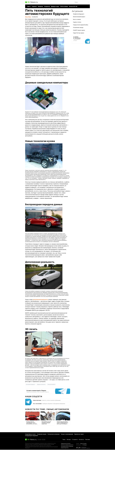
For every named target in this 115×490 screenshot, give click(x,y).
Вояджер (40, 6)
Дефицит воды (55, 6)
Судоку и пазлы (77, 22)
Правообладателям (64, 447)
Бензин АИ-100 (73, 6)
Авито (29, 6)
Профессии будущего (78, 14)
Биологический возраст (79, 16)
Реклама (87, 439)
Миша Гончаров (83, 443)
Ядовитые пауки (79, 434)
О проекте (75, 439)
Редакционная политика (65, 443)
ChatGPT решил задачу (79, 30)
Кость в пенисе (77, 19)
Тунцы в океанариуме (67, 434)
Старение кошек (41, 434)
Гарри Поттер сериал (78, 33)
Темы (63, 439)
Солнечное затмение (54, 434)
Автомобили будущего (30, 384)
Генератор (47, 6)
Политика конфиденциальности (67, 444)
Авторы (69, 439)
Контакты (81, 439)
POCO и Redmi (64, 6)
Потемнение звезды (78, 27)
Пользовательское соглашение (67, 446)
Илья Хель (28, 17)
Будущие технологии (41, 384)
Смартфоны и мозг (30, 434)
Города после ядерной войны (80, 24)
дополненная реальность (40, 299)
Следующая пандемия (31, 435)
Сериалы (34, 6)
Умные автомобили (51, 384)
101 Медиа (85, 444)
